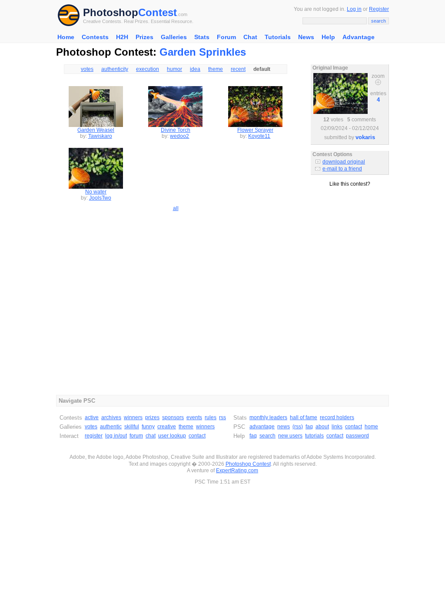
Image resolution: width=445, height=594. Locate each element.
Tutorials (278, 36)
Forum (226, 36)
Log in (354, 9)
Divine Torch (175, 130)
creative (166, 427)
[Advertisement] (350, 225)
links (337, 427)
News (306, 36)
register (94, 436)
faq (309, 427)
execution (147, 69)
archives (111, 417)
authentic (111, 427)
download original (343, 162)
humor (174, 69)
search (267, 436)
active (92, 417)
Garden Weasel (95, 130)
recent (238, 69)
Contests (95, 36)
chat (151, 436)
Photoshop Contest (248, 464)
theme (215, 69)
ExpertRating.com (237, 470)
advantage (262, 427)
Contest (157, 12)
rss (222, 417)
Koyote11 (259, 136)
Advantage (358, 36)
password (357, 436)
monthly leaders (268, 417)
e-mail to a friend (342, 169)
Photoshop (110, 12)
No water (95, 192)
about (322, 427)
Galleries (174, 36)
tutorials (314, 436)
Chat (250, 36)
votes (87, 69)
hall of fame (303, 417)
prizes (152, 417)
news (283, 427)
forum (136, 436)
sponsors (173, 417)
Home (65, 36)
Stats (201, 36)
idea (195, 69)
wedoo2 (179, 136)
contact (197, 436)
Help (328, 36)
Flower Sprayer (255, 130)
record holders (337, 417)
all (176, 208)
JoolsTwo (100, 198)
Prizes (144, 36)
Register (379, 9)
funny (148, 427)
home (371, 427)
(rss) (297, 427)
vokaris (365, 137)
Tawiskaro (100, 136)
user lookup (172, 436)
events (194, 417)
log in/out (116, 436)
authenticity (114, 69)
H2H (122, 36)
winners (133, 417)
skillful (131, 427)
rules (210, 417)
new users (290, 436)
